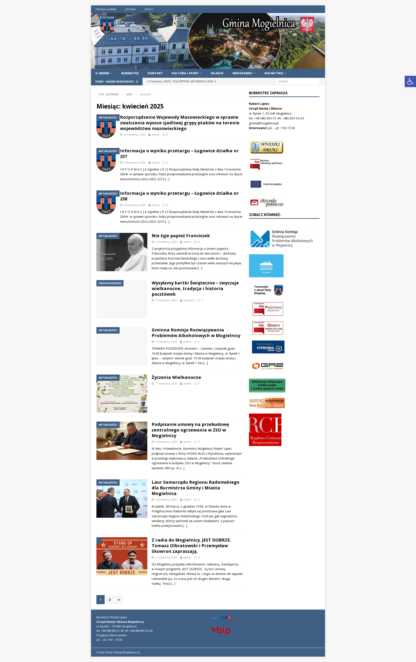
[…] (167, 179)
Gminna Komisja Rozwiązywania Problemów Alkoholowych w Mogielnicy (196, 332)
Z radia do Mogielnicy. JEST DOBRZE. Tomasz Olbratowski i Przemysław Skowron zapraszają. (191, 545)
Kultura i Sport (185, 73)
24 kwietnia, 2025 (135, 162)
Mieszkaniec (242, 73)
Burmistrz (130, 73)
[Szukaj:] (298, 81)
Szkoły (148, 9)
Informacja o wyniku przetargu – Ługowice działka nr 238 (179, 196)
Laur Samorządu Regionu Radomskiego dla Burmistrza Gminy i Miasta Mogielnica (195, 487)
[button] (410, 81)
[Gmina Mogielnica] (208, 66)
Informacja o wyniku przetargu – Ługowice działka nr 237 (179, 153)
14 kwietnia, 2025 (166, 442)
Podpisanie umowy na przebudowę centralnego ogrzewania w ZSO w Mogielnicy (190, 429)
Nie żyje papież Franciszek (181, 236)
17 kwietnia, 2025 (166, 300)
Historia (130, 9)
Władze (217, 73)
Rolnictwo (274, 73)
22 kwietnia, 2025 (166, 242)
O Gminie (102, 73)
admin (155, 134)
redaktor (189, 300)
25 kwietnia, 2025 (135, 134)
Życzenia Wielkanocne (176, 377)
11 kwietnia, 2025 (166, 557)
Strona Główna (105, 9)
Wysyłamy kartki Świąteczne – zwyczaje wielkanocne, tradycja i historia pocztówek (195, 288)
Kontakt (155, 73)
